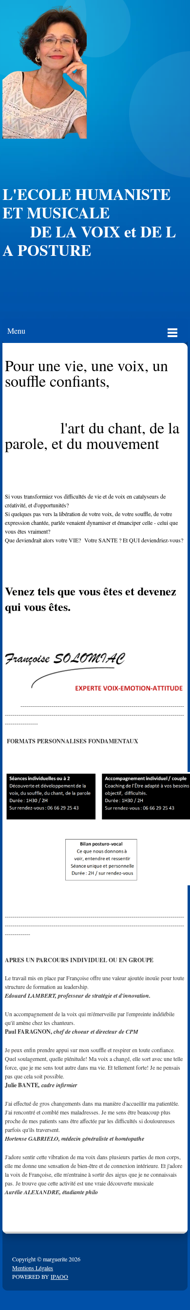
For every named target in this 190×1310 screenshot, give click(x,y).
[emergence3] (44, 72)
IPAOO (59, 1276)
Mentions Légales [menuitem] (32, 1268)
